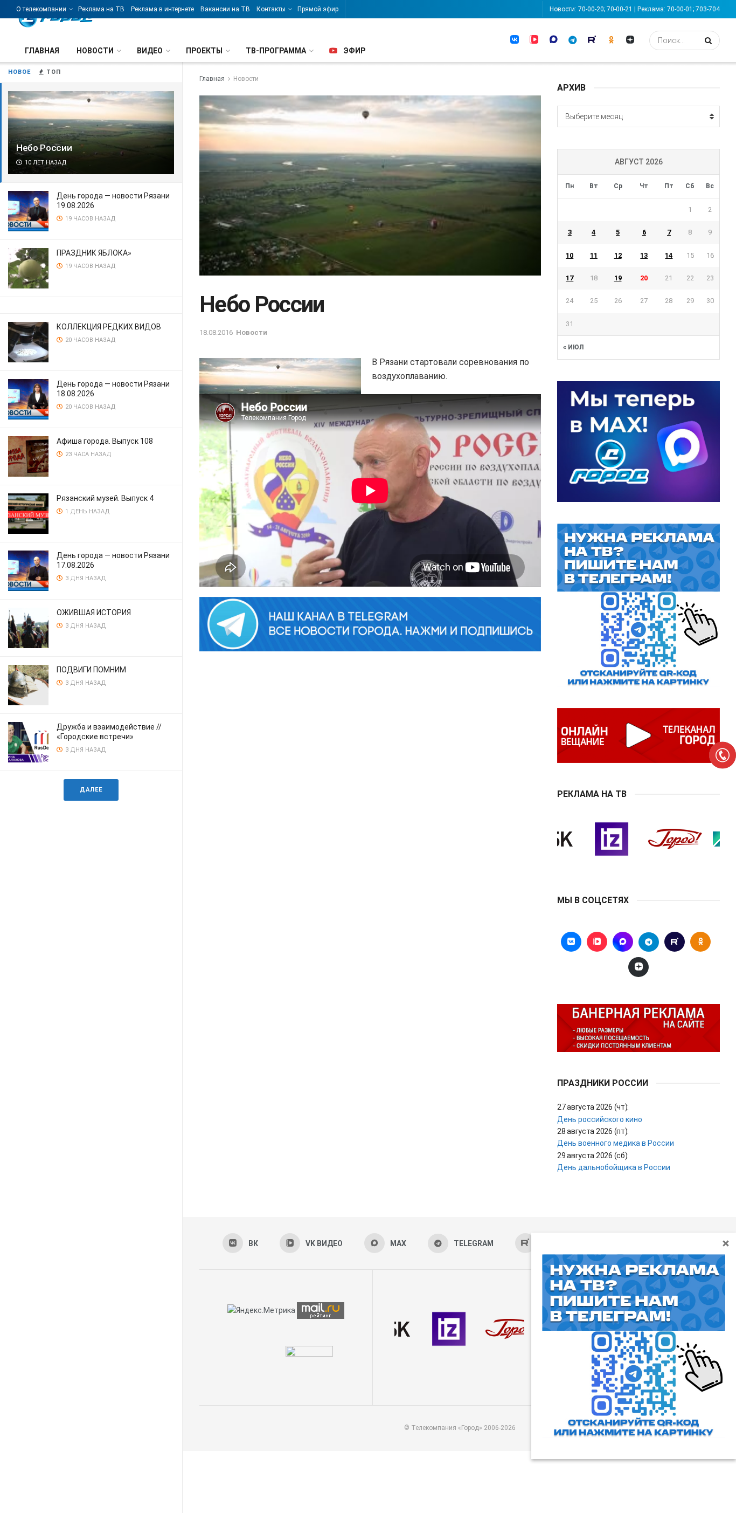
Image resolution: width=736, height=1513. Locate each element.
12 (618, 255)
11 (594, 255)
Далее (91, 789)
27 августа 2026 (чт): (593, 1107)
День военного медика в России (615, 1143)
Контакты (271, 9)
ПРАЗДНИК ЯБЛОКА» (94, 253)
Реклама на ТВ (101, 9)
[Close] (726, 1243)
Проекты (204, 50)
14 (668, 255)
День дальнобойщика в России (613, 1167)
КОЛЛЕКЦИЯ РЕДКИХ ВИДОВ (109, 326)
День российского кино (599, 1119)
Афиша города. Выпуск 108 (105, 441)
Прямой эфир (317, 9)
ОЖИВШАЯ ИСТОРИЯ (94, 612)
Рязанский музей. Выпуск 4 (105, 498)
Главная (42, 50)
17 (569, 278)
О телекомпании (41, 9)
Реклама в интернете (162, 9)
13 (644, 255)
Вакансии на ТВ (225, 9)
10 (569, 255)
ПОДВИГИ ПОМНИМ (91, 669)
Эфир (354, 50)
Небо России (44, 147)
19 (618, 278)
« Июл (573, 347)
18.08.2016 (216, 332)
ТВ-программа (276, 50)
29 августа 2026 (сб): (593, 1155)
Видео (150, 50)
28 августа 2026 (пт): (593, 1131)
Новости (95, 50)
